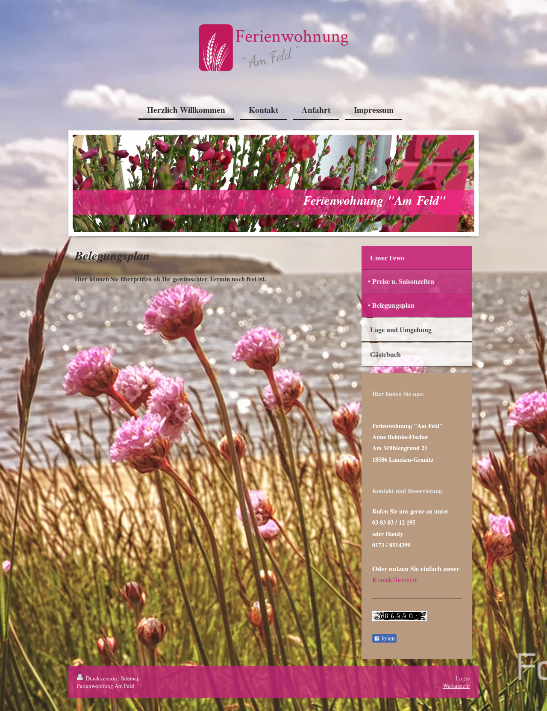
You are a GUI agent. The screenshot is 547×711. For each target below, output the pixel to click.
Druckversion (101, 678)
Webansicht (456, 686)
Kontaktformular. (395, 579)
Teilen (387, 639)
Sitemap (130, 678)
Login (463, 678)
